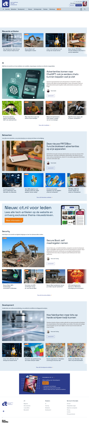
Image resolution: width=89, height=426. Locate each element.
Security (47, 405)
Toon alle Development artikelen (44, 367)
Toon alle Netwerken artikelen (44, 197)
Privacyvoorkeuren (71, 414)
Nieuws (30, 9)
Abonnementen (27, 405)
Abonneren (78, 5)
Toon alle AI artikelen (44, 125)
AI (45, 403)
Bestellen (72, 5)
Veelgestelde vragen (71, 405)
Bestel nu (45, 383)
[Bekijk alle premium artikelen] (59, 9)
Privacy (68, 410)
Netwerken (47, 407)
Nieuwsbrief (26, 410)
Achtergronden (37, 9)
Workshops (52, 9)
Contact (68, 403)
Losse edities (26, 407)
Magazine (26, 403)
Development (48, 410)
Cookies (68, 412)
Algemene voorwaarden (72, 407)
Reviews (45, 9)
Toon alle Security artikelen (44, 295)
